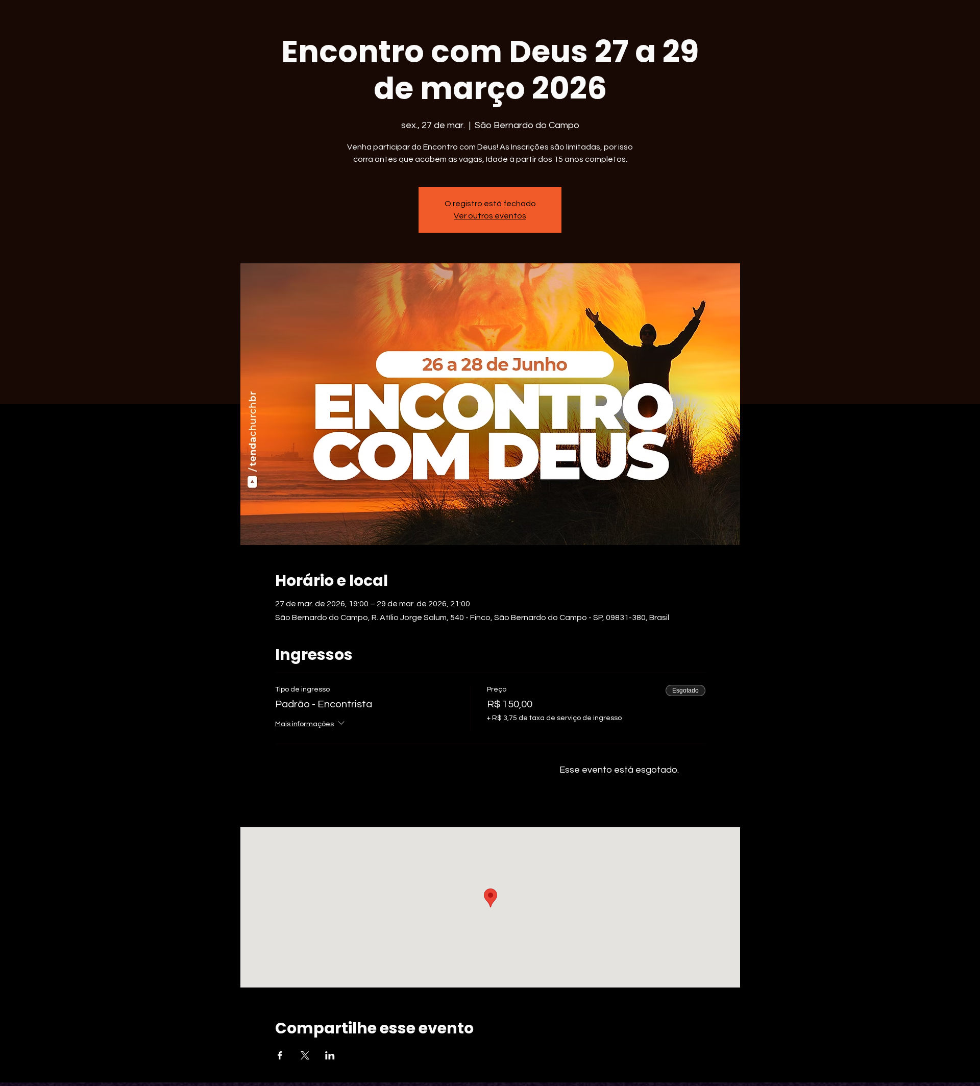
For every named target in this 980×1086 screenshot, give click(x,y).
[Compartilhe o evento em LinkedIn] (330, 1055)
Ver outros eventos (490, 216)
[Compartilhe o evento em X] (305, 1055)
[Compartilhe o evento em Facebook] (280, 1055)
